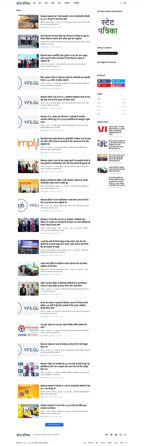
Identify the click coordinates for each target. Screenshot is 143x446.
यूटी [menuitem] (46, 3)
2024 (111, 106)
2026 (111, 99)
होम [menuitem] (34, 3)
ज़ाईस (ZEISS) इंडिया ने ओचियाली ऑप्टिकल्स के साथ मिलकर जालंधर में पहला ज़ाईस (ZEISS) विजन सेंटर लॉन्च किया (64, 284)
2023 (111, 110)
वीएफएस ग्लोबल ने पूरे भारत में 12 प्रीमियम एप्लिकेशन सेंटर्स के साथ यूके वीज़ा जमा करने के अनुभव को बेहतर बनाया (65, 98)
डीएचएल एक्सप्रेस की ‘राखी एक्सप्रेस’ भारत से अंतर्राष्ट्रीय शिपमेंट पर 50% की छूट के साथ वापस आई (65, 17)
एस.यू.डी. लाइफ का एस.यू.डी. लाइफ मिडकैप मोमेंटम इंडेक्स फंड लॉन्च (64, 326)
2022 (111, 114)
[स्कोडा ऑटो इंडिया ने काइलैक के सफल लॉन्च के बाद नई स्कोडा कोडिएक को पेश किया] (28, 269)
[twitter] (111, 435)
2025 (111, 102)
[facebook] (106, 435)
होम (85, 443)
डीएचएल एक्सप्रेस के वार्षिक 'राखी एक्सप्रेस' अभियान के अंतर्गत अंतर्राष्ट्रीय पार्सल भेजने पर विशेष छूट (64, 181)
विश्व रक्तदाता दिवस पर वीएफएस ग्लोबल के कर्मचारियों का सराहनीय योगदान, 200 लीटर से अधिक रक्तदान (65, 78)
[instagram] (125, 435)
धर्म (126, 443)
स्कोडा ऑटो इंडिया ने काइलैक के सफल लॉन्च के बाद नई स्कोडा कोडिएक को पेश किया (64, 264)
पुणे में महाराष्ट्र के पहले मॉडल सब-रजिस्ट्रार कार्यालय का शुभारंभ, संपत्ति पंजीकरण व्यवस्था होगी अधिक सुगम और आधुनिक (65, 37)
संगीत (121, 443)
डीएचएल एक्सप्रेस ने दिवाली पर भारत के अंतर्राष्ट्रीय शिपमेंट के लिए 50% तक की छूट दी (65, 387)
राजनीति (109, 443)
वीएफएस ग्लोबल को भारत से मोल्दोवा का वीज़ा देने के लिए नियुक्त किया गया (64, 345)
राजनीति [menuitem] (76, 3)
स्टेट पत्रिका (34, 443)
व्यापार (115, 443)
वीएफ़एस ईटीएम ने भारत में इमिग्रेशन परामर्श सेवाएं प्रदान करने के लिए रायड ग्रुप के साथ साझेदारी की (65, 201)
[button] (120, 3)
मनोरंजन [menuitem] (67, 3)
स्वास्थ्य (102, 443)
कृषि (97, 443)
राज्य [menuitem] (39, 3)
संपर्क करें (90, 443)
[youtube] (116, 435)
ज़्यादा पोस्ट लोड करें (53, 424)
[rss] (120, 435)
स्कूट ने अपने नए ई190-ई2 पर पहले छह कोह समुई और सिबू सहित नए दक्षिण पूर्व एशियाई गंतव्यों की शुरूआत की (117, 158)
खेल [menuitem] (59, 3)
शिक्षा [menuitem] (52, 3)
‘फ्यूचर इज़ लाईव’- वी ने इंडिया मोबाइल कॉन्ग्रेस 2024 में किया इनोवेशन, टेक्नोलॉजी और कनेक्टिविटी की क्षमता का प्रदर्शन (117, 130)
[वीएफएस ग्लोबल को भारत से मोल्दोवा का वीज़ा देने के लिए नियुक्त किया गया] (28, 350)
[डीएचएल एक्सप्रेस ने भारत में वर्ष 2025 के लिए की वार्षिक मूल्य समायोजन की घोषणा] (28, 411)
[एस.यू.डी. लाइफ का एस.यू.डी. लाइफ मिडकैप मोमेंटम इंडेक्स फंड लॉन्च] (28, 330)
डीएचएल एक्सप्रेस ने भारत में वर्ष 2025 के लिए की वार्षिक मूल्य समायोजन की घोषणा (63, 406)
